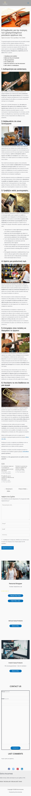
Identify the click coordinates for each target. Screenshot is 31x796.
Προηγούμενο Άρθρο (8, 489)
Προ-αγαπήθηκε (14, 38)
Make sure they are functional (11, 58)
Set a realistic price (9, 61)
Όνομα (6, 691)
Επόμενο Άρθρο (23, 489)
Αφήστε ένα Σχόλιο (5, 38)
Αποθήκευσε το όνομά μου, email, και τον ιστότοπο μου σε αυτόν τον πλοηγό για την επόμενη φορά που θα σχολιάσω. (15, 541)
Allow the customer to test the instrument (14, 63)
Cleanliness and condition (10, 56)
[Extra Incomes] (5, 3)
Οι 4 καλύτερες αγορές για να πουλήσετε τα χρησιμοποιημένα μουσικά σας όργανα (7, 468)
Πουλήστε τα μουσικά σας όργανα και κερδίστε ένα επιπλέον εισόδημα (21, 467)
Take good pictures (9, 60)
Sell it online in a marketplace (11, 65)
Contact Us (15, 748)
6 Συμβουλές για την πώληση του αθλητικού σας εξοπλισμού (7, 477)
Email (5, 698)
